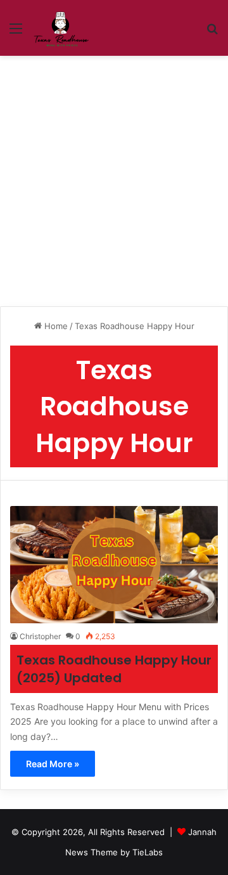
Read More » (52, 763)
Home (55, 326)
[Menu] (16, 32)
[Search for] (212, 32)
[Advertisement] (114, 176)
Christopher (40, 636)
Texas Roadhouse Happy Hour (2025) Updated (114, 669)
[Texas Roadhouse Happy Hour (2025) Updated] (114, 564)
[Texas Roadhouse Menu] (60, 28)
